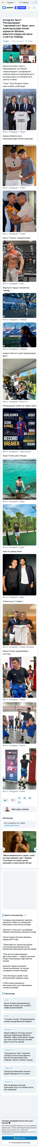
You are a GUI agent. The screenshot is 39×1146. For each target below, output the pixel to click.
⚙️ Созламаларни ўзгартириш (20, 1142)
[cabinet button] (34, 7)
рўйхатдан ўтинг (12, 825)
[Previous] (3, 849)
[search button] (29, 7)
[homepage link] (7, 8)
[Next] (36, 849)
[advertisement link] (20, 7)
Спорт (6, 41)
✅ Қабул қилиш (19, 1138)
